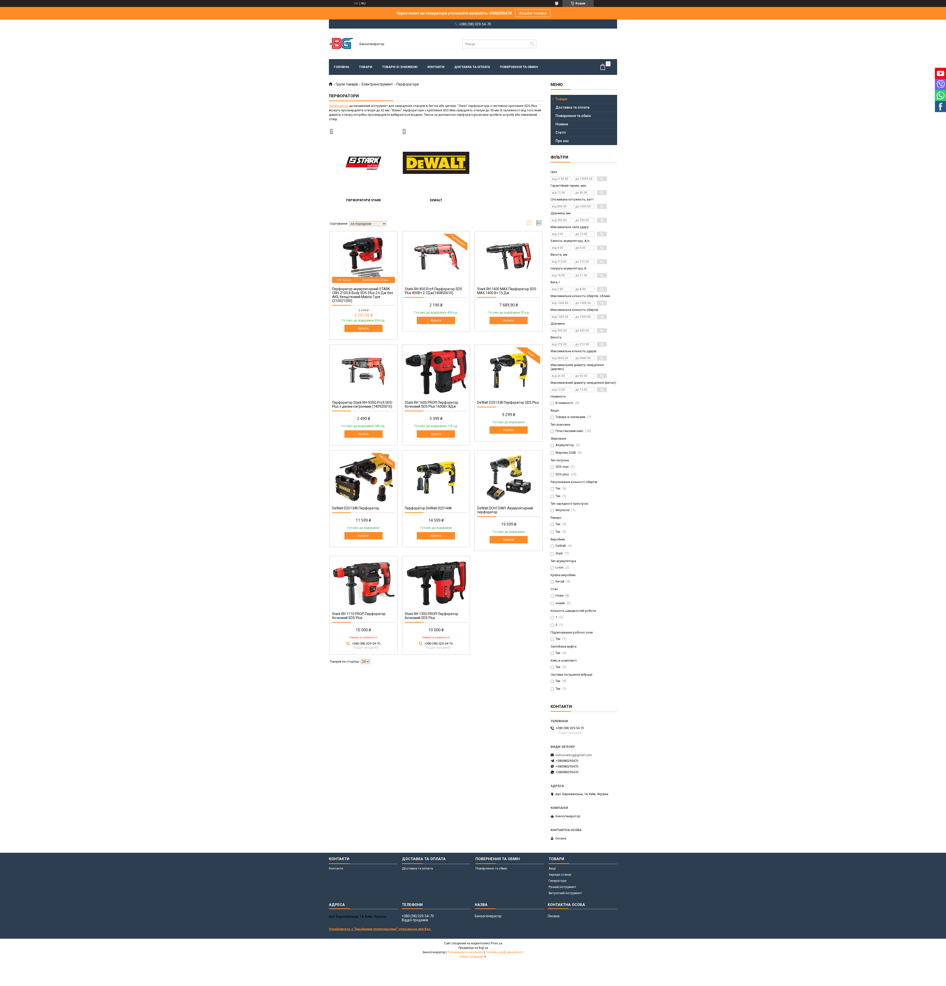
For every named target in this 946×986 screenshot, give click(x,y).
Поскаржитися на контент (465, 952)
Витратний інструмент (565, 893)
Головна (341, 67)
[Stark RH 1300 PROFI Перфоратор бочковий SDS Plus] (436, 583)
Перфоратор (339, 106)
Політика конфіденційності (505, 952)
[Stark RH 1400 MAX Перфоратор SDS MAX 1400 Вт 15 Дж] (508, 258)
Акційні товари (532, 13)
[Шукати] (532, 44)
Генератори (557, 881)
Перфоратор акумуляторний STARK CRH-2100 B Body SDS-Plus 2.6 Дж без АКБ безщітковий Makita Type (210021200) (362, 295)
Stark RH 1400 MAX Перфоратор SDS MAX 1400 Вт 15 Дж (506, 291)
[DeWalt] (436, 163)
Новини (562, 124)
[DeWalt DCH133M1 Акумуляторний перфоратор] (508, 477)
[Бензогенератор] (341, 44)
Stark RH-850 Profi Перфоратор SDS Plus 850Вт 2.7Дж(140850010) (433, 291)
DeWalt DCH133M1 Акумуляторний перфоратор (505, 510)
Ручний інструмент (562, 887)
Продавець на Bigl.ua (473, 948)
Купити (363, 328)
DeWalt (436, 200)
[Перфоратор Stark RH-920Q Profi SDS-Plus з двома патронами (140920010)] (363, 372)
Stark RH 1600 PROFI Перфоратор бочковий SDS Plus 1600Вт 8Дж (431, 404)
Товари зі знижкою (400, 67)
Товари (365, 67)
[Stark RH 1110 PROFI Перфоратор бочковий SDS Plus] (363, 583)
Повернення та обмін (519, 67)
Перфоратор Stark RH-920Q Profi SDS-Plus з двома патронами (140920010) (362, 404)
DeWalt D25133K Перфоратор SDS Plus (508, 402)
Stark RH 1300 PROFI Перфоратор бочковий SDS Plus (431, 616)
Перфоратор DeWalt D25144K (428, 508)
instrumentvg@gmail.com (574, 755)
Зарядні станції (560, 874)
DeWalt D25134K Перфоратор (355, 508)
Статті (561, 132)
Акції (552, 868)
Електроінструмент (377, 84)
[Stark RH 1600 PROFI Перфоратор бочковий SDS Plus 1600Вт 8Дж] (436, 372)
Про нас (562, 141)
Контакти (435, 67)
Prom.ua (496, 943)
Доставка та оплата (472, 67)
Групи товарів (347, 84)
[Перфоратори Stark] (363, 163)
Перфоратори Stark (363, 200)
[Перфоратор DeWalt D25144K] (436, 477)
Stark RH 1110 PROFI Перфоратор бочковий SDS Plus (359, 616)
